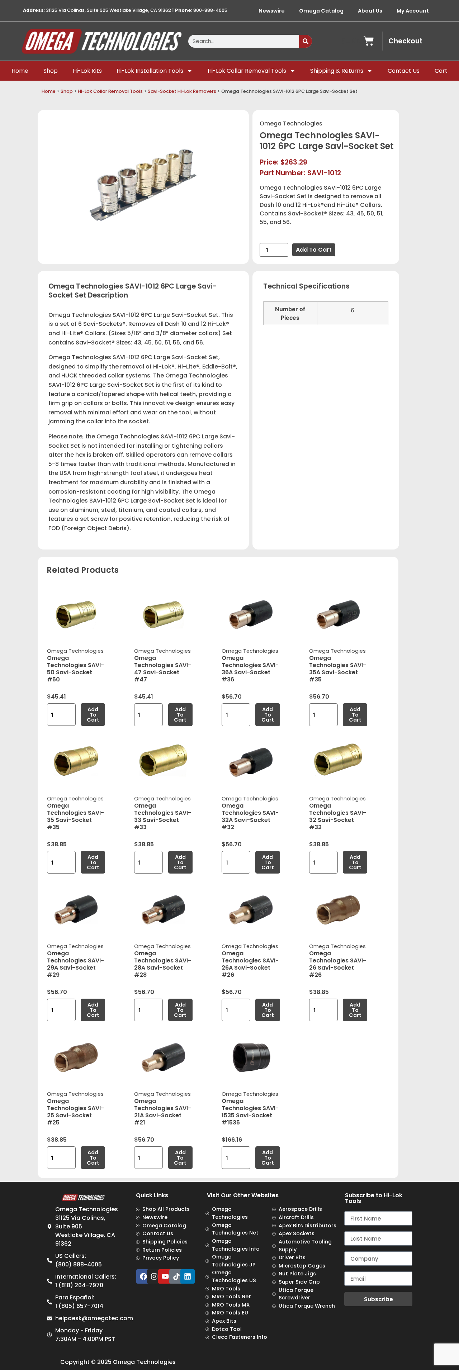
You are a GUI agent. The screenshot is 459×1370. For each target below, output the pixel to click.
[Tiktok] (176, 1276)
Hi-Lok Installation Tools (150, 71)
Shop (50, 71)
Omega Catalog (321, 10)
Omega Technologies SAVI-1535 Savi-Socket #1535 (250, 1112)
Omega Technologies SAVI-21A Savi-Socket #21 (162, 1112)
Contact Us (404, 71)
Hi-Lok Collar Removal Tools (247, 71)
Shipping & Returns (336, 71)
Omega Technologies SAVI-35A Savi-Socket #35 (337, 669)
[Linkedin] (187, 1276)
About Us (370, 10)
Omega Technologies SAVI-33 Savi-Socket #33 (162, 816)
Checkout (405, 41)
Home (19, 71)
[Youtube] (165, 1276)
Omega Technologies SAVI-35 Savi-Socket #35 (75, 816)
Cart (441, 71)
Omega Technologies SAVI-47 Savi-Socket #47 (162, 669)
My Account (413, 10)
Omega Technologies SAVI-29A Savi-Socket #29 (75, 964)
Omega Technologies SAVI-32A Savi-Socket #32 (250, 816)
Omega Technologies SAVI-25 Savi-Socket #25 (75, 1112)
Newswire (272, 10)
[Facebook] (143, 1276)
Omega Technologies (291, 123)
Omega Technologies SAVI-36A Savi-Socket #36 (250, 669)
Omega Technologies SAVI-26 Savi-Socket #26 (337, 964)
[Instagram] (154, 1276)
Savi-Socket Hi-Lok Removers (182, 91)
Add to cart (314, 250)
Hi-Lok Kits (87, 71)
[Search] (305, 41)
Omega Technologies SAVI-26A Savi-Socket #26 (250, 964)
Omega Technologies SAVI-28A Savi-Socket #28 (162, 964)
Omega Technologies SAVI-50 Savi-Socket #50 (75, 669)
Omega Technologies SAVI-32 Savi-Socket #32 (337, 816)
